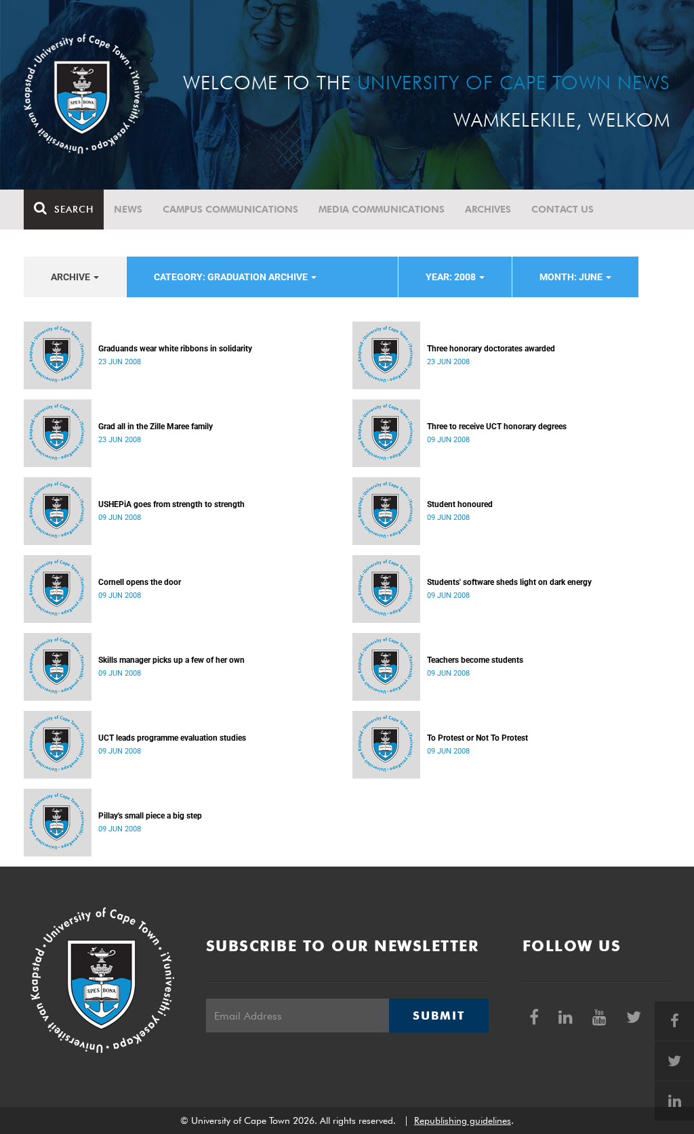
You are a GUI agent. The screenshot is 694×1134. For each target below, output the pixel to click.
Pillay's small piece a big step (150, 816)
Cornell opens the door (139, 582)
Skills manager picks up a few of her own (171, 660)
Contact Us (562, 209)
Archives (488, 209)
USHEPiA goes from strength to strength (171, 504)
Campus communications (230, 209)
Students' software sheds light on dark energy (509, 582)
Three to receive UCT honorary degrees (497, 426)
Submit (438, 1015)
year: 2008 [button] (452, 276)
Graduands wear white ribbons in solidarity (175, 348)
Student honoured (460, 504)
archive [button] (71, 276)
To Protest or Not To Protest (477, 738)
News (128, 209)
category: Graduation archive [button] (232, 276)
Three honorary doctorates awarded (491, 348)
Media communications (382, 209)
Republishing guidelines (462, 1120)
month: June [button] (572, 276)
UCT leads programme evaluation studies (172, 738)
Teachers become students (475, 660)
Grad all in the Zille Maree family (155, 426)
